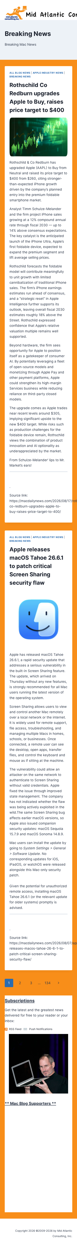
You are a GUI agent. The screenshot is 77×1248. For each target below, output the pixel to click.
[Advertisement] (34, 1133)
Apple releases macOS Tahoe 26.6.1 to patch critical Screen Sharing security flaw (36, 566)
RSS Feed (15, 1029)
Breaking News (20, 76)
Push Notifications (40, 1029)
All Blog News (19, 72)
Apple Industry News (48, 72)
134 (48, 983)
